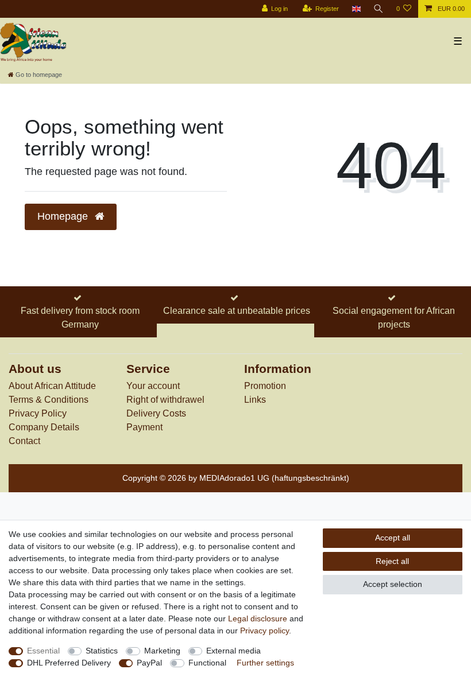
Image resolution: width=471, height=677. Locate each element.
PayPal (149, 662)
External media (233, 650)
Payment (144, 427)
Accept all (392, 537)
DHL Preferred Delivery (69, 662)
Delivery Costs (156, 413)
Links (255, 399)
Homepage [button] (64, 216)
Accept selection (392, 584)
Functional (207, 662)
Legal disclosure (257, 618)
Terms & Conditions (48, 399)
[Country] (355, 9)
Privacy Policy (38, 413)
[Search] (378, 9)
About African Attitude (52, 386)
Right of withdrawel (165, 399)
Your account (153, 386)
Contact (24, 441)
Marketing (162, 650)
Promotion (265, 386)
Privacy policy (264, 630)
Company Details (44, 427)
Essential (43, 650)
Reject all (392, 561)
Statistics (102, 650)
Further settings (265, 662)
